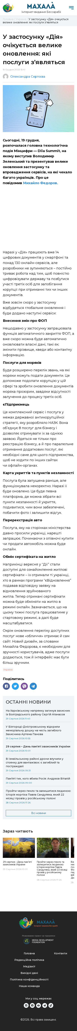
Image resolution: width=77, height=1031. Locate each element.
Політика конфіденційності (29, 979)
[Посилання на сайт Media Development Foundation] (38, 941)
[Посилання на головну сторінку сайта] (38, 924)
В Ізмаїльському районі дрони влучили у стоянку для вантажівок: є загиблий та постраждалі (34, 762)
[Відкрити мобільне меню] (71, 7)
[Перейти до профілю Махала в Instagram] (26, 1005)
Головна (29, 953)
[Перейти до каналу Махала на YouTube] (38, 1005)
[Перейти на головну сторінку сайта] (8, 7)
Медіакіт (29, 966)
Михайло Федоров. (40, 183)
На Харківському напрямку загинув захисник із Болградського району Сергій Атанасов (38, 712)
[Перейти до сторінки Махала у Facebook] (32, 1005)
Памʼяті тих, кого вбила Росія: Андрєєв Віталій (38, 778)
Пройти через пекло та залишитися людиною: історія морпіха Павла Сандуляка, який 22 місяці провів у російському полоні (38, 794)
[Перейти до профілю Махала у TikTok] (50, 1005)
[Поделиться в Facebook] (6, 686)
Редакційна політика (29, 960)
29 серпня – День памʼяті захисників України (38, 746)
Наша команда (29, 986)
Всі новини (38, 813)
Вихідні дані (29, 973)
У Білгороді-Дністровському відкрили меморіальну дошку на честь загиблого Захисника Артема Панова (33, 730)
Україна (8, 669)
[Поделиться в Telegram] (33, 686)
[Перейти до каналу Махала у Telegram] (44, 1005)
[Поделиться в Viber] (24, 686)
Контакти (60, 953)
